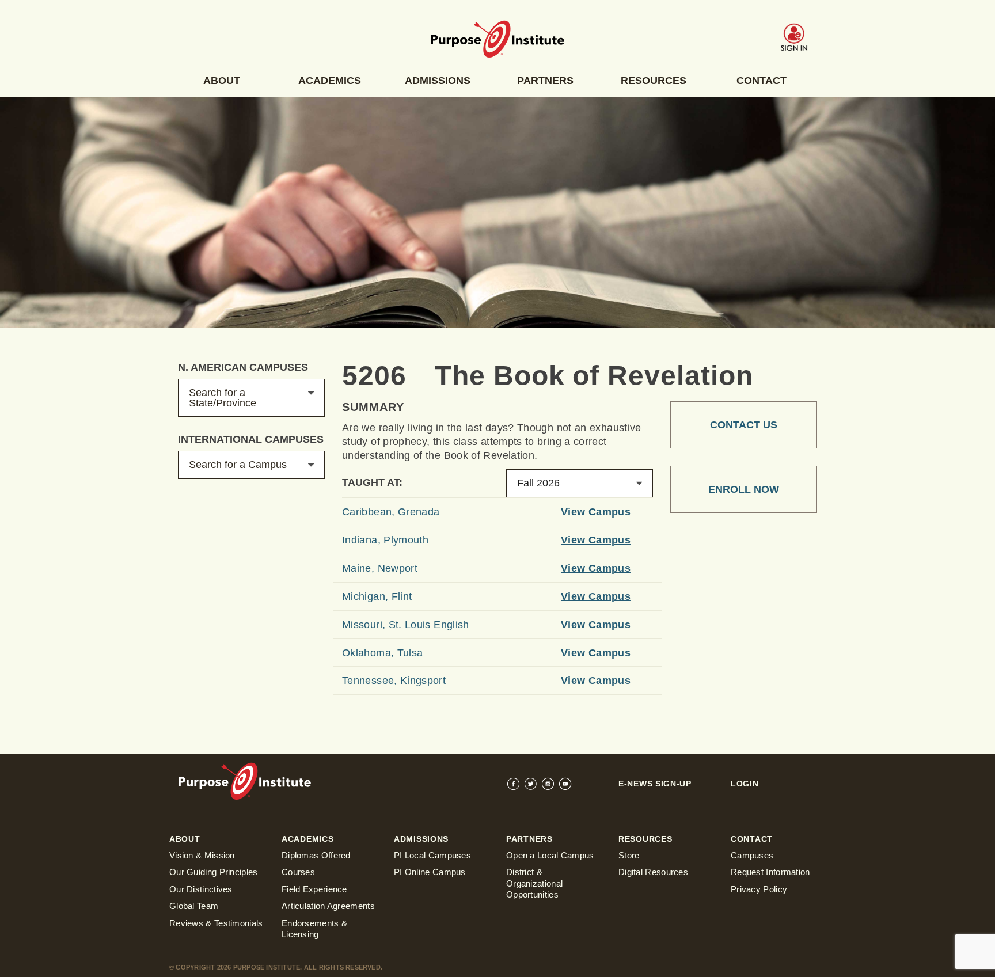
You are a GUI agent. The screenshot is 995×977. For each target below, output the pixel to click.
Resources (653, 80)
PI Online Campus (430, 872)
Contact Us (743, 425)
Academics (329, 80)
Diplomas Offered (316, 855)
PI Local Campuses (432, 855)
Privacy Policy (759, 889)
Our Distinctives (201, 889)
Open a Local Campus (550, 855)
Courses (298, 872)
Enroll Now (743, 489)
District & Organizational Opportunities (534, 883)
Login (745, 783)
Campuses (752, 855)
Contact (761, 80)
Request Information (770, 872)
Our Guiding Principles (213, 872)
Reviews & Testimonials (216, 923)
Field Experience (314, 889)
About (221, 80)
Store (629, 855)
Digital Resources (653, 872)
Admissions (437, 80)
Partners (545, 80)
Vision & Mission (202, 855)
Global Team (193, 906)
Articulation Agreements (328, 906)
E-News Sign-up (655, 783)
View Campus (596, 512)
